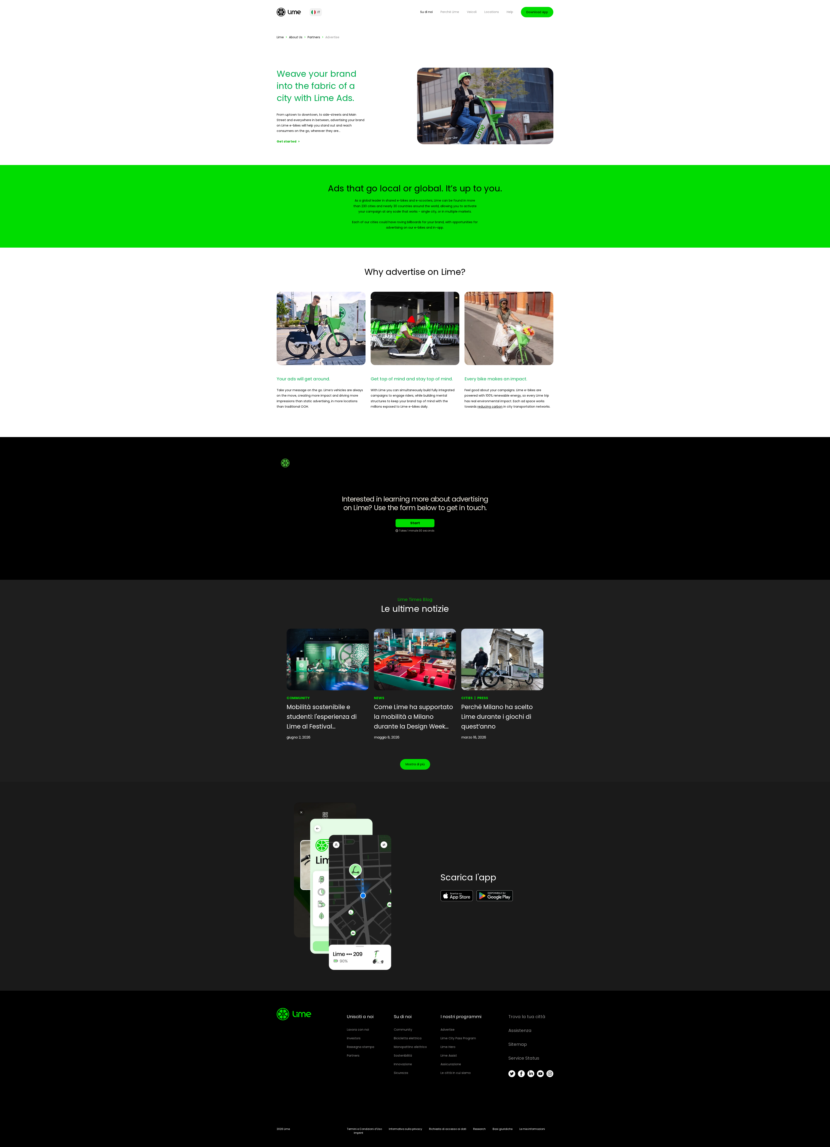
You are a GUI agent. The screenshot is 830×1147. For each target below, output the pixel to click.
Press (482, 697)
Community (298, 697)
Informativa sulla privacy (405, 1129)
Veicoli (472, 12)
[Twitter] (511, 1073)
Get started (286, 141)
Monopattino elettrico (410, 1047)
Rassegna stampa (360, 1047)
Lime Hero (448, 1047)
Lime (280, 37)
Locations (491, 12)
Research (479, 1129)
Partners (314, 37)
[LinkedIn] (530, 1073)
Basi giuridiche (502, 1129)
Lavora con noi (358, 1029)
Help (510, 12)
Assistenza (520, 1030)
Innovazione (403, 1064)
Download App (537, 12)
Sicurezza (401, 1073)
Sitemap (517, 1044)
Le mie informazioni (532, 1129)
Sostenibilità (403, 1055)
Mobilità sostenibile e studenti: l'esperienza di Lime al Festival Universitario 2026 (322, 717)
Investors (354, 1038)
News (379, 697)
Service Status (523, 1058)
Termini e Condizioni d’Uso (364, 1129)
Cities (467, 697)
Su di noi (426, 12)
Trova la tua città (526, 1017)
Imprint (358, 1133)
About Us (295, 37)
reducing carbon (490, 406)
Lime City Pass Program (458, 1038)
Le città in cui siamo (456, 1073)
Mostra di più (415, 764)
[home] (289, 12)
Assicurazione (451, 1064)
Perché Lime (450, 12)
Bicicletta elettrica (407, 1038)
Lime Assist (449, 1055)
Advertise (448, 1029)
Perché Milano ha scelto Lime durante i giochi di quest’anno (497, 717)
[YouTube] (540, 1073)
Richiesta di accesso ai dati (447, 1129)
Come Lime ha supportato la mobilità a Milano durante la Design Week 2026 (413, 717)
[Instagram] (549, 1073)
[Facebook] (521, 1073)
